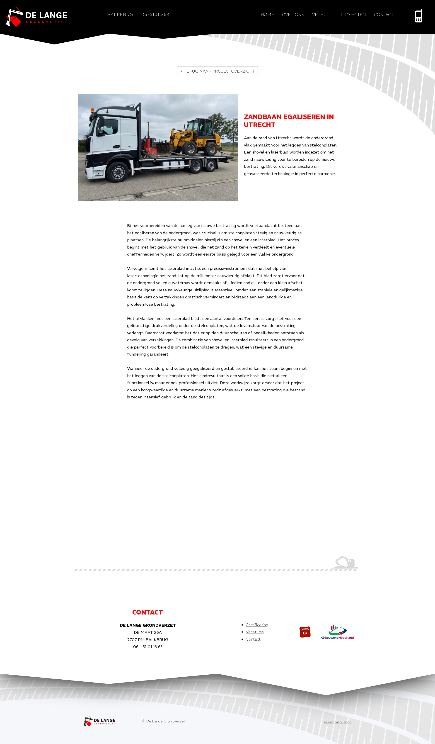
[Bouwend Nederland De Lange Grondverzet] (337, 632)
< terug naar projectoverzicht (217, 71)
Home (267, 14)
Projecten (353, 14)
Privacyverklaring (338, 722)
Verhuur (322, 14)
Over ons (293, 14)
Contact (384, 14)
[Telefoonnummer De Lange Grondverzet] (418, 15)
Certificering (257, 624)
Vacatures (255, 631)
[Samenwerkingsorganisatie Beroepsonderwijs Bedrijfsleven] (305, 632)
